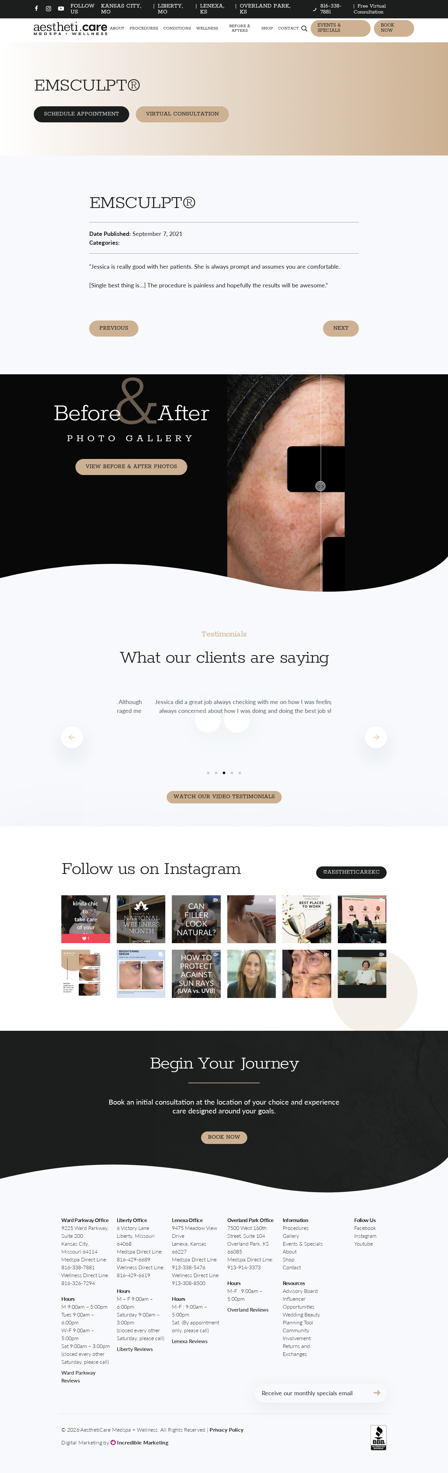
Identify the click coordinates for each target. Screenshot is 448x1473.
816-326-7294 (78, 1283)
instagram (365, 1235)
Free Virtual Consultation (370, 9)
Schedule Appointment (81, 114)
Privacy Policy (226, 1429)
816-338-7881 (78, 1267)
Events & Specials (329, 28)
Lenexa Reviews (190, 1341)
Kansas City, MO (121, 9)
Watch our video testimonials (224, 797)
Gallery (291, 1235)
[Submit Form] (377, 1393)
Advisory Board (300, 1291)
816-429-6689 (133, 1259)
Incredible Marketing (142, 1442)
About (117, 28)
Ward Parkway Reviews (78, 1376)
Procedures (144, 28)
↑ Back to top (407, 1438)
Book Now (387, 28)
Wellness (207, 28)
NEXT (341, 328)
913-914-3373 (244, 1267)
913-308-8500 (188, 1283)
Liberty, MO (170, 9)
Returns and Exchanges (296, 1350)
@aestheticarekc (351, 872)
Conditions (177, 28)
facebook (365, 1228)
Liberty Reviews (135, 1349)
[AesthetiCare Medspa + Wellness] (70, 28)
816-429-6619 (133, 1275)
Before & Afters (239, 28)
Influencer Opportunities (299, 1302)
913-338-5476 (188, 1267)
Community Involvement (297, 1334)
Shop (267, 28)
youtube (363, 1243)
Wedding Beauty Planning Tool (301, 1318)
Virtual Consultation (182, 114)
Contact (288, 28)
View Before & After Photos (131, 467)
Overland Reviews (248, 1309)
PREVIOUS (113, 328)
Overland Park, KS (265, 9)
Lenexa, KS (212, 9)
